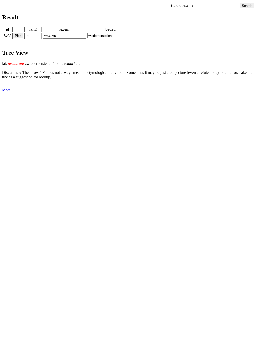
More (6, 90)
